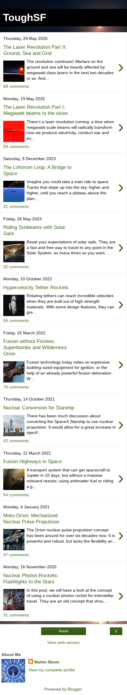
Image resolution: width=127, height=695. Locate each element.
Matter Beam (46, 662)
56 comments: (16, 320)
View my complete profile (51, 670)
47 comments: (16, 554)
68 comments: (16, 86)
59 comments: (16, 146)
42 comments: (16, 440)
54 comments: (16, 494)
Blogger (75, 689)
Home (64, 631)
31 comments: (16, 206)
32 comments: (16, 266)
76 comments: (16, 387)
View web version (63, 642)
